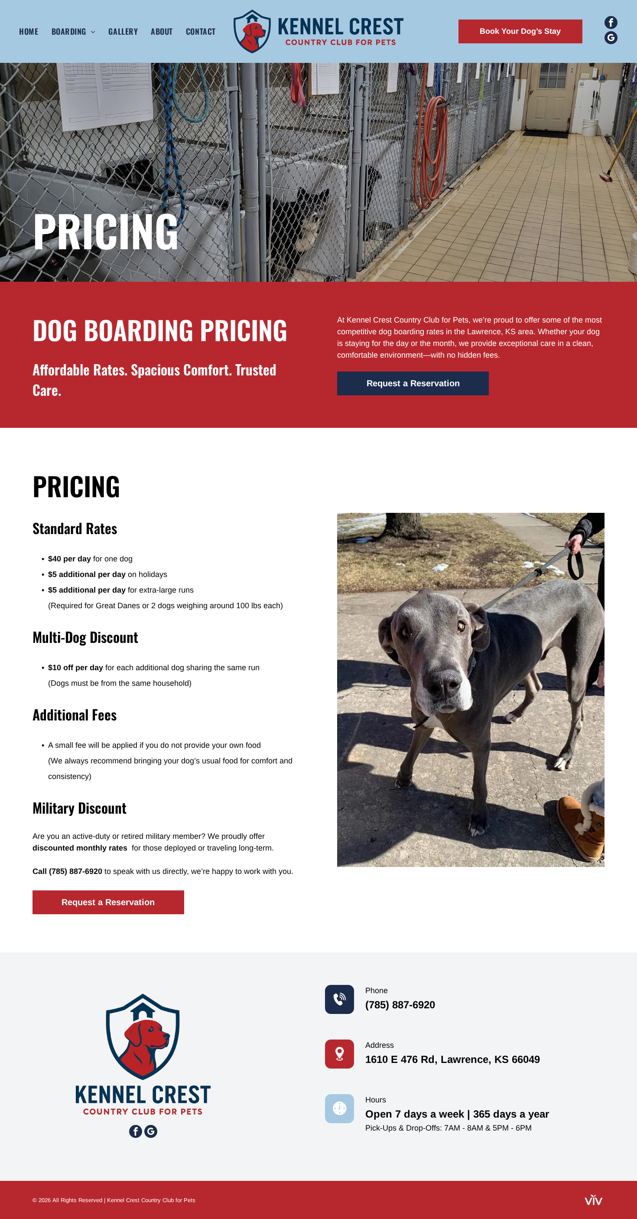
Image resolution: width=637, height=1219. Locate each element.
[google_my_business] (611, 38)
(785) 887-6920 (75, 871)
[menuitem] (29, 31)
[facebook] (611, 23)
